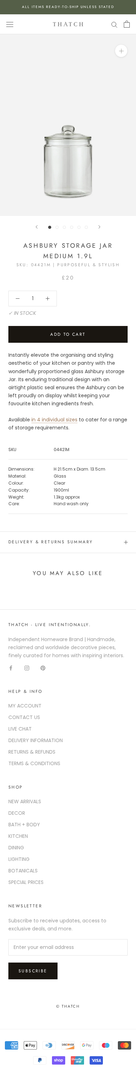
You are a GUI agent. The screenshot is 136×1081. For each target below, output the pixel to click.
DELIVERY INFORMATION (35, 740)
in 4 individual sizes (54, 419)
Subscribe (32, 971)
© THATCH (68, 1006)
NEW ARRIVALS (24, 801)
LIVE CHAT (20, 728)
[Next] (99, 226)
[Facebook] (10, 667)
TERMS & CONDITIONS (34, 763)
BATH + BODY (24, 824)
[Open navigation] (9, 24)
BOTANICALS (23, 870)
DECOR (16, 813)
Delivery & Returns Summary (50, 542)
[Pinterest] (42, 667)
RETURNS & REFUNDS (31, 751)
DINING (16, 847)
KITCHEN (18, 836)
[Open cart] (127, 24)
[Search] (114, 24)
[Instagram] (26, 667)
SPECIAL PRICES (26, 882)
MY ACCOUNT (24, 705)
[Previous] (37, 226)
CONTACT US (24, 717)
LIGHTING (19, 859)
